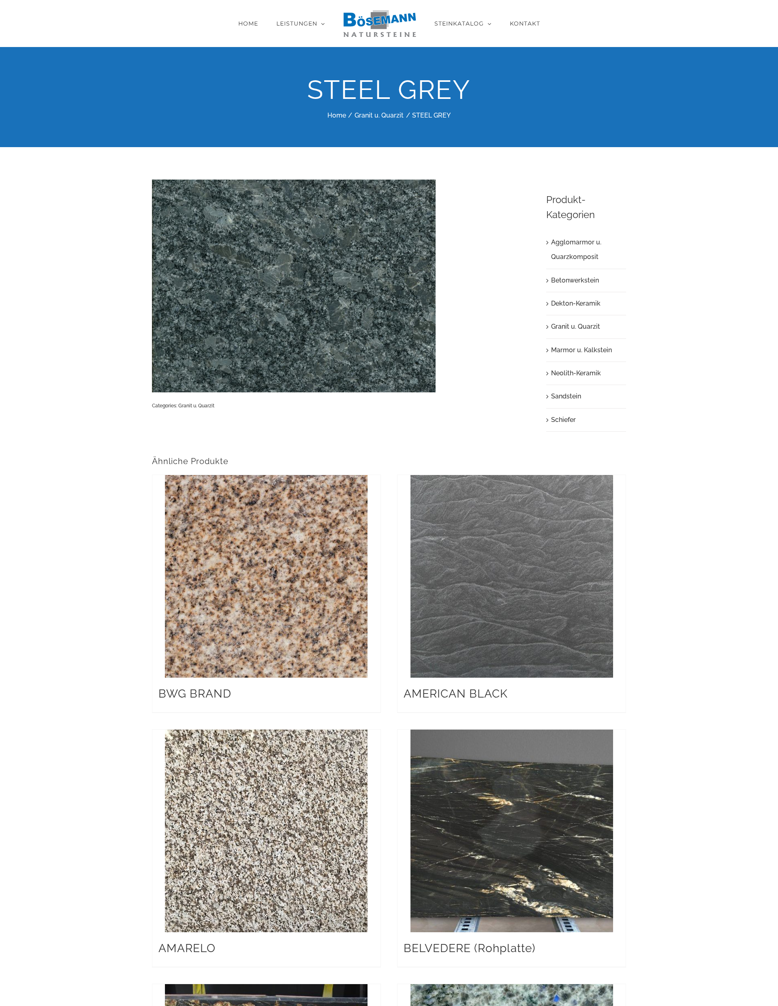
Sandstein (566, 396)
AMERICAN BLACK (456, 693)
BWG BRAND (194, 693)
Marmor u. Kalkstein (581, 350)
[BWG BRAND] (266, 576)
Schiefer (563, 420)
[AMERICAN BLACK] (512, 576)
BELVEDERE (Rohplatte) (470, 948)
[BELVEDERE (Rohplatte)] (512, 831)
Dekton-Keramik (576, 303)
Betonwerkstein (575, 280)
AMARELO (187, 948)
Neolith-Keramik (576, 373)
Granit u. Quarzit (196, 406)
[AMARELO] (266, 831)
